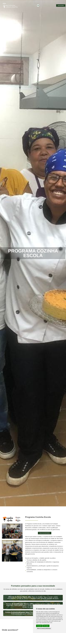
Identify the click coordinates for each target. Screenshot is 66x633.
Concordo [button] (39, 625)
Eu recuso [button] (46, 625)
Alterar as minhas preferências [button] (44, 628)
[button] (38, 5)
